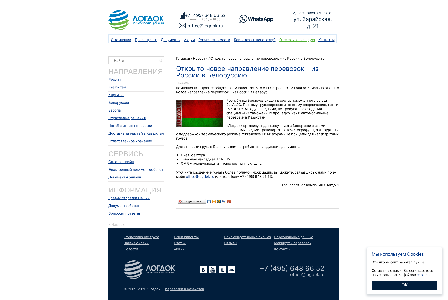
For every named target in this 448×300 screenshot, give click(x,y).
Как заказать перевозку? (255, 40)
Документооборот (124, 205)
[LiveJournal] (223, 202)
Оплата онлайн (121, 162)
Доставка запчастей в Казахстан (136, 133)
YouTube (212, 269)
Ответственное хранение (130, 141)
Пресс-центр (146, 40)
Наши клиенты (186, 237)
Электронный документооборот (135, 169)
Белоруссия (118, 102)
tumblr (222, 269)
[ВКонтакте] (209, 202)
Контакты (326, 40)
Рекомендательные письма (247, 237)
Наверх (118, 224)
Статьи (180, 243)
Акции (189, 40)
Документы (170, 40)
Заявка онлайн (136, 243)
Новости (131, 249)
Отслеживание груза (297, 40)
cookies (423, 274)
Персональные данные (293, 237)
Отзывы (230, 243)
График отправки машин (129, 198)
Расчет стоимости (214, 40)
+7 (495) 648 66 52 (205, 15)
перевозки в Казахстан (184, 289)
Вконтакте (203, 269)
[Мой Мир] (219, 202)
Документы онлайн (124, 177)
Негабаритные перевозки (130, 125)
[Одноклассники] (214, 202)
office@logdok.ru (205, 25)
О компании (121, 40)
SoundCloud (231, 269)
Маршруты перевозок (292, 243)
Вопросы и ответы (124, 213)
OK (404, 285)
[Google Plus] (228, 202)
